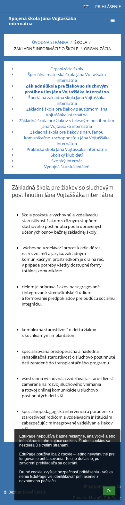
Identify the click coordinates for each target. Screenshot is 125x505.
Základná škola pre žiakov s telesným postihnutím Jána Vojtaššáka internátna (66, 123)
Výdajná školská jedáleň (66, 166)
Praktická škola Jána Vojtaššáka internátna (67, 149)
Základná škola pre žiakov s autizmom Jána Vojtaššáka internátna (66, 112)
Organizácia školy (66, 69)
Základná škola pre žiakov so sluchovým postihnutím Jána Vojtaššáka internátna (67, 89)
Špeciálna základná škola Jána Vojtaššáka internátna (66, 100)
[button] (86, 6)
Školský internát (66, 161)
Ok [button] (109, 491)
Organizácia (97, 48)
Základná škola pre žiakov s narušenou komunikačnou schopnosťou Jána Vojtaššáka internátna (67, 137)
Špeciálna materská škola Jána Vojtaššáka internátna (67, 77)
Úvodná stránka (50, 42)
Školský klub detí (67, 155)
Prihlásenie (108, 6)
